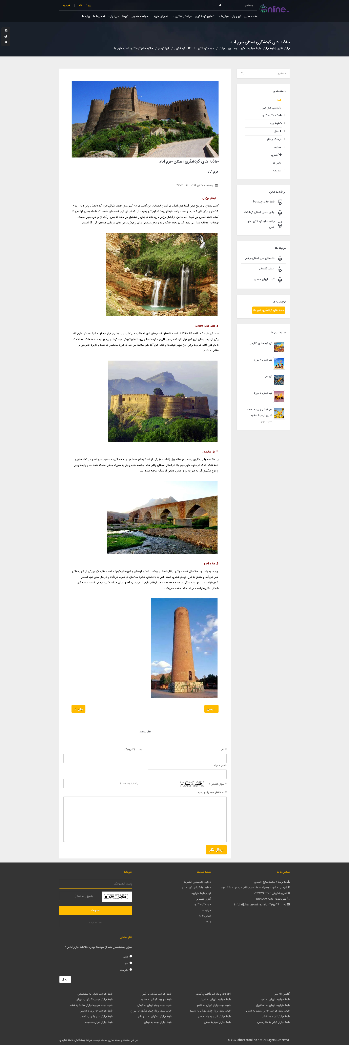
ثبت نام (83, 5)
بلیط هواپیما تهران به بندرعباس (95, 994)
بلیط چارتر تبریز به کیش (217, 1022)
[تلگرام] (5, 36)
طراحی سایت (130, 1040)
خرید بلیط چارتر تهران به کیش (154, 1005)
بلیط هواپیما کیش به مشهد (156, 999)
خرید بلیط (113, 16)
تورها (125, 16)
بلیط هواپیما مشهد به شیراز (156, 994)
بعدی (210, 709)
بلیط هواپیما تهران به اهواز (275, 999)
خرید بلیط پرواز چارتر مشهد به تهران (150, 1010)
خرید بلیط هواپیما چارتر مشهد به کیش (268, 1010)
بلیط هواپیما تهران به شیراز (215, 999)
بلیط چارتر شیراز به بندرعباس (214, 1016)
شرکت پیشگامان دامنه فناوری (76, 1040)
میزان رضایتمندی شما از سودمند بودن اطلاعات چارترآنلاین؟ (98, 947)
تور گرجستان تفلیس (260, 343)
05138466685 (264, 899)
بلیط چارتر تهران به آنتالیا (276, 1016)
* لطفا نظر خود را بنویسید (212, 792)
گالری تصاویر (204, 899)
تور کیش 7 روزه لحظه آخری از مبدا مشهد (259, 412)
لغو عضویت (95, 922)
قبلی (80, 709)
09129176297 (261, 893)
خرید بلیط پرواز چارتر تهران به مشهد (210, 1010)
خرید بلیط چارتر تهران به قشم (214, 1005)
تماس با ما (99, 16)
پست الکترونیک (133, 749)
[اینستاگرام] (6, 31)
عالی (125, 956)
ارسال (65, 979)
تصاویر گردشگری (204, 16)
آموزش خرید (160, 16)
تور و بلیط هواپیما (231, 16)
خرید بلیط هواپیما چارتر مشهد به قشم (91, 1005)
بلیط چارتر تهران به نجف (98, 1022)
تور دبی (268, 376)
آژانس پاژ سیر (282, 994)
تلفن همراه (220, 765)
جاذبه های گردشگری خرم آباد (268, 310)
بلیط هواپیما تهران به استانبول (273, 1005)
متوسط (124, 970)
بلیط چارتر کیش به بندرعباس (273, 1022)
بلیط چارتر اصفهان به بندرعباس (154, 1016)
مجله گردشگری (183, 16)
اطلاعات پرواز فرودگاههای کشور (213, 994)
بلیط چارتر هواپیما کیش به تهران (94, 999)
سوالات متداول (139, 16)
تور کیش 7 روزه (263, 393)
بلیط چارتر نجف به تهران (157, 1022)
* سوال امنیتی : (218, 784)
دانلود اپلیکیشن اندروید (197, 882)
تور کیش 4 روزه (263, 360)
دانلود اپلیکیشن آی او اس (196, 887)
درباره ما (86, 16)
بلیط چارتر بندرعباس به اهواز (96, 1016)
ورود (65, 5)
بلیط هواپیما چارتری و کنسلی (96, 1010)
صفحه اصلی (251, 16)
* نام (224, 749)
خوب (125, 963)
